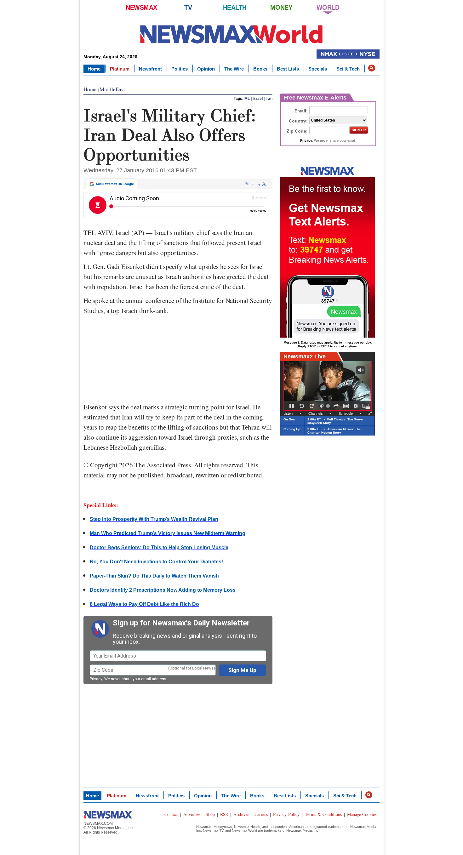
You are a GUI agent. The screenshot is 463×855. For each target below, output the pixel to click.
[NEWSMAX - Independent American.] (231, 34)
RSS (224, 814)
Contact (171, 814)
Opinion (206, 68)
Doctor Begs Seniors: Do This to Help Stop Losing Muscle (159, 547)
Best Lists (288, 68)
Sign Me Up (242, 670)
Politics (179, 68)
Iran (269, 98)
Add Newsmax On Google (115, 184)
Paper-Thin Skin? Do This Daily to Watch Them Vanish (154, 576)
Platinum (119, 68)
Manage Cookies (361, 814)
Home (94, 68)
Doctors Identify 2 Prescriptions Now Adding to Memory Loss (163, 590)
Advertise (191, 814)
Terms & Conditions (323, 814)
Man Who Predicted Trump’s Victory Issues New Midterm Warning (167, 533)
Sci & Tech (348, 68)
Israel (258, 98)
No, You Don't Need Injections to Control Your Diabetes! (156, 561)
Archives (241, 814)
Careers (261, 814)
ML (247, 98)
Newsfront (150, 68)
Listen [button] (288, 413)
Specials (317, 68)
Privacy (96, 679)
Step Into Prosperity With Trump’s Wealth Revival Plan (154, 519)
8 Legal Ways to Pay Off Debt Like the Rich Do (144, 604)
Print (249, 183)
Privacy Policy (286, 814)
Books (260, 68)
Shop (210, 814)
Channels (315, 413)
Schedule (346, 413)
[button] (371, 68)
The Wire (234, 68)
